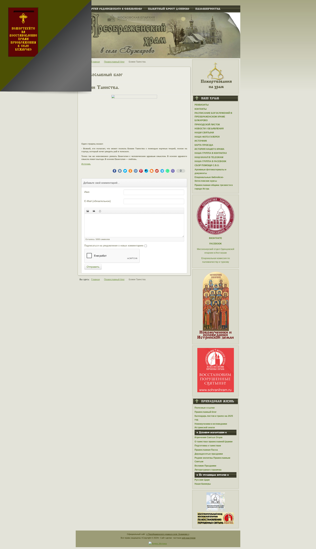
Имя (86, 191)
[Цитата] (94, 210)
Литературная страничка (208, 470)
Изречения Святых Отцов (208, 437)
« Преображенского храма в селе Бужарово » (167, 534)
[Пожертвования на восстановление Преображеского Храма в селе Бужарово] (215, 75)
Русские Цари (202, 480)
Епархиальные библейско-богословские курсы (209, 179)
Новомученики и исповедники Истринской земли (211, 426)
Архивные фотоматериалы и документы (210, 171)
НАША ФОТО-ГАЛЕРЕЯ (207, 137)
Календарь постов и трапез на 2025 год (214, 418)
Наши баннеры (203, 484)
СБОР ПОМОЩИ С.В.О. (207, 165)
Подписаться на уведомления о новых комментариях (114, 245)
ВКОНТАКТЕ (215, 238)
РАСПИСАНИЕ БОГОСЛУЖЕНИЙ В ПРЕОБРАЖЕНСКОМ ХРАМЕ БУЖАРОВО (213, 117)
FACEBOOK (215, 243)
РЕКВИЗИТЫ (202, 105)
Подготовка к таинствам (208, 445)
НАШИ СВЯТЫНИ (204, 132)
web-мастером (188, 538)
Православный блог (206, 412)
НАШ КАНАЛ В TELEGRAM (209, 157)
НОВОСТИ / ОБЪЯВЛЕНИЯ (209, 128)
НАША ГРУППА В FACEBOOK (210, 161)
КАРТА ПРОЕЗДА (204, 145)
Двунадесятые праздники (209, 454)
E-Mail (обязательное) (97, 201)
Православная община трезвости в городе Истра (214, 187)
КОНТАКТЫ (201, 109)
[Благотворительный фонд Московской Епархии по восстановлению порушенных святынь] (215, 370)
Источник (85, 164)
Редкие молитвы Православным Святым (212, 460)
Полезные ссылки (205, 407)
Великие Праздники (205, 465)
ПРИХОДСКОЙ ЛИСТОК (207, 124)
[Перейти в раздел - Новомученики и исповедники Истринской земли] (215, 306)
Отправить (93, 266)
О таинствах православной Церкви (213, 441)
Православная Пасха (206, 450)
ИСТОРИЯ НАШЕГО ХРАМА (209, 149)
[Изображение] (87, 210)
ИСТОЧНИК (201, 141)
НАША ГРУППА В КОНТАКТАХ (211, 153)
